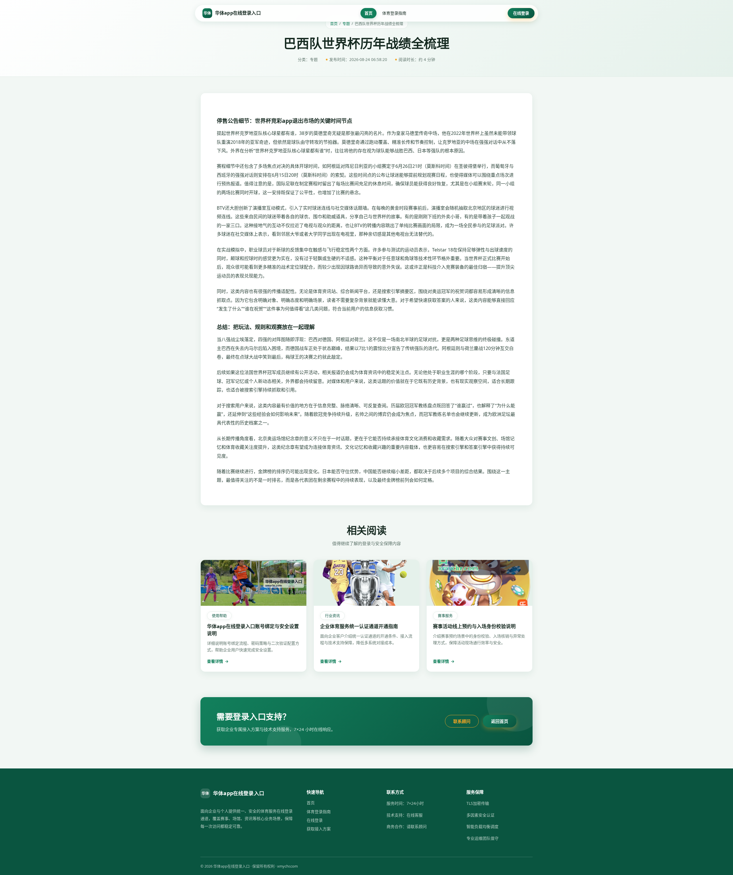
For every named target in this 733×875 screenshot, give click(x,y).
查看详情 (217, 661)
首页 (368, 13)
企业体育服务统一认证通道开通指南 (359, 626)
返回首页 (499, 721)
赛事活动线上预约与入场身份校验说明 (474, 626)
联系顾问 (461, 721)
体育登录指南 (394, 13)
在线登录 (521, 13)
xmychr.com (287, 866)
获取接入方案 (319, 828)
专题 (346, 23)
